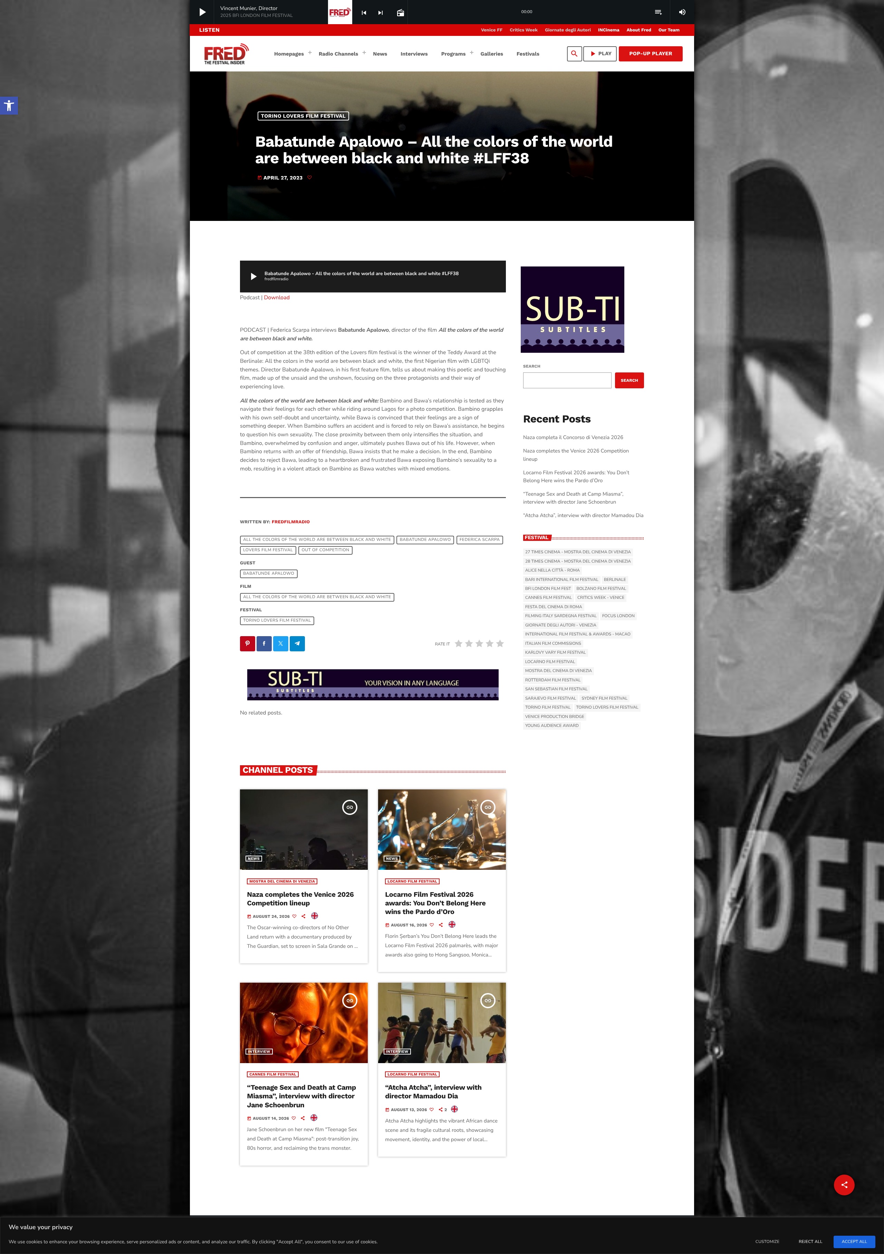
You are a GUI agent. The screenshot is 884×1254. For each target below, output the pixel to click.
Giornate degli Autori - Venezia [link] (560, 625)
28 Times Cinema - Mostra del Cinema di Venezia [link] (578, 561)
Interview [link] (259, 1051)
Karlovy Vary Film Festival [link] (555, 652)
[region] (442, 1235)
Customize (767, 1242)
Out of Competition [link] (325, 550)
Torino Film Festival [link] (548, 707)
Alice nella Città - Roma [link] (552, 570)
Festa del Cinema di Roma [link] (553, 607)
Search (531, 366)
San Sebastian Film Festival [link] (556, 689)
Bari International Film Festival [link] (561, 580)
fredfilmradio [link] (291, 522)
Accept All (854, 1242)
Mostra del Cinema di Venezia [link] (282, 881)
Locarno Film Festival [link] (412, 881)
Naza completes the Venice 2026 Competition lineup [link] (300, 898)
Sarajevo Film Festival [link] (550, 698)
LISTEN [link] (209, 30)
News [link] (254, 858)
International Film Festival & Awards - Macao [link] (578, 634)
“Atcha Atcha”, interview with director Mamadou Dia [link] (433, 1091)
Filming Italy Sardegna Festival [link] (561, 616)
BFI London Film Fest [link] (548, 589)
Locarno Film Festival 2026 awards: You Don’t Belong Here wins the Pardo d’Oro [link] (435, 903)
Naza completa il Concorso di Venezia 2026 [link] (573, 437)
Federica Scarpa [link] (480, 540)
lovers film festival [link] (268, 550)
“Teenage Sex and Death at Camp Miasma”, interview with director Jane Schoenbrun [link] (301, 1096)
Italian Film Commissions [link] (553, 644)
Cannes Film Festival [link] (272, 1074)
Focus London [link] (618, 616)
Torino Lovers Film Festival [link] (303, 116)
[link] (9, 106)
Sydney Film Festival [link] (604, 698)
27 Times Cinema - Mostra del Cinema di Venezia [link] (578, 552)
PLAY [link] (600, 53)
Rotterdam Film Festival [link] (552, 680)
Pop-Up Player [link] (650, 53)
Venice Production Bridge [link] (554, 717)
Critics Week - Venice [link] (600, 598)
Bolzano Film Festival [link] (601, 589)
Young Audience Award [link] (552, 726)
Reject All (810, 1242)
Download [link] (277, 297)
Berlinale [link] (615, 580)
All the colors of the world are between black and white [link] (317, 540)
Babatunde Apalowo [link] (425, 540)
